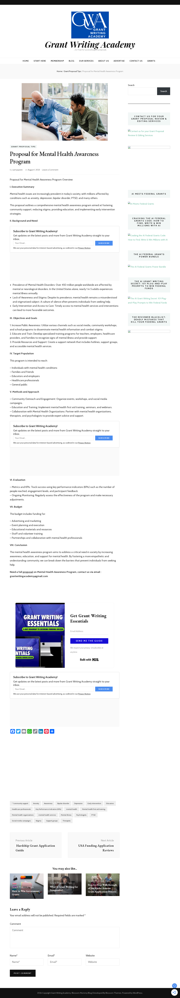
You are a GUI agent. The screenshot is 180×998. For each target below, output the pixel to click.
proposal (28, 572)
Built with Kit (89, 659)
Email (51, 955)
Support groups (52, 821)
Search (131, 85)
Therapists (66, 821)
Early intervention (94, 803)
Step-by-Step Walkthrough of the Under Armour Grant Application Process (102, 888)
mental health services (47, 815)
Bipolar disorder (63, 803)
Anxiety (36, 803)
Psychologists (81, 815)
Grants (151, 61)
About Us (103, 61)
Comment (15, 923)
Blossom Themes (113, 993)
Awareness (48, 803)
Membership (57, 61)
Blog (71, 61)
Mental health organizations (22, 815)
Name (13, 955)
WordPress (137, 993)
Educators (110, 803)
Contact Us (136, 61)
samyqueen (17, 169)
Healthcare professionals (21, 809)
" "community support (20, 803)
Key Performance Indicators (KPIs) (48, 809)
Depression (78, 803)
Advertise (119, 61)
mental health (71, 809)
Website (90, 955)
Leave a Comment (50, 169)
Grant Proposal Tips (23, 147)
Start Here (40, 61)
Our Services (86, 61)
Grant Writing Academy (90, 44)
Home (26, 61)
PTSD (93, 815)
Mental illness (66, 815)
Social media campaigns (21, 821)
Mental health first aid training (93, 809)
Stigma (38, 821)
